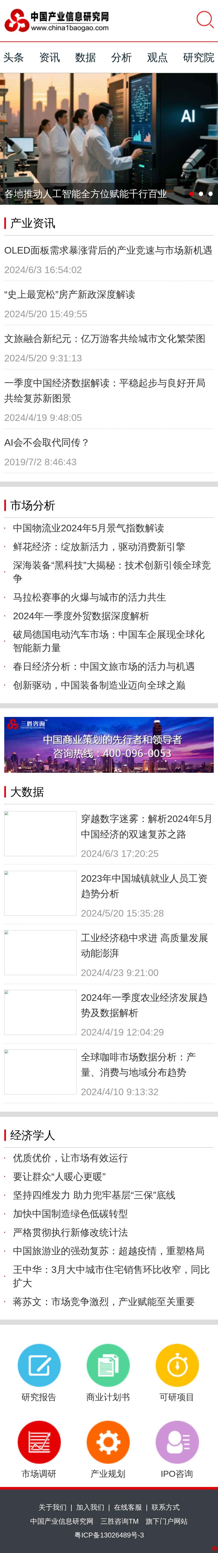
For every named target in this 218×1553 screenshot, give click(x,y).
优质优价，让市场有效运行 (70, 1157)
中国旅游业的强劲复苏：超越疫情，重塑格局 (109, 1251)
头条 (13, 57)
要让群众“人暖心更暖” (59, 1176)
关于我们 (53, 1507)
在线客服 (128, 1507)
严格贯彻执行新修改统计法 (70, 1232)
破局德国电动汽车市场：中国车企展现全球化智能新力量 (109, 641)
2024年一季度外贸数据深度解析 (81, 616)
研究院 (198, 57)
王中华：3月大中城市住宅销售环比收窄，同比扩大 (111, 1276)
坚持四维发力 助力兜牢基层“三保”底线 (94, 1195)
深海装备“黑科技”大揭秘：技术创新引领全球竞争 (112, 572)
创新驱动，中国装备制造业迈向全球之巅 (99, 685)
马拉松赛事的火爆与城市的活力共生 (89, 597)
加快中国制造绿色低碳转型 (70, 1213)
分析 (121, 57)
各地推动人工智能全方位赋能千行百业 (85, 193)
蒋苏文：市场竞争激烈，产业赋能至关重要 (104, 1301)
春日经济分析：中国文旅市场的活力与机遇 (104, 666)
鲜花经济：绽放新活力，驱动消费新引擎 (99, 546)
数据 (85, 57)
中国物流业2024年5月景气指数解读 (88, 528)
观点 (157, 57)
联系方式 (166, 1507)
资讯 (49, 57)
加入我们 (90, 1507)
